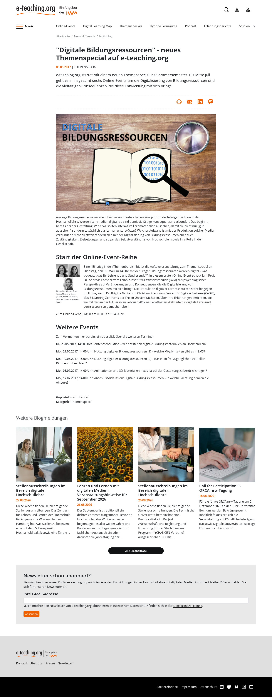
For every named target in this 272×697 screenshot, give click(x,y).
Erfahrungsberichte (217, 26)
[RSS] (244, 686)
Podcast (190, 26)
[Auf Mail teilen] (189, 101)
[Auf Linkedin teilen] (200, 101)
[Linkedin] (222, 686)
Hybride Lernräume (163, 26)
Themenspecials (131, 26)
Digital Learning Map (97, 26)
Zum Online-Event (68, 314)
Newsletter (65, 663)
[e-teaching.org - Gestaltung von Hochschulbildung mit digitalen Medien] (46, 7)
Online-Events (65, 26)
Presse (50, 663)
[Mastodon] (229, 686)
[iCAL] (251, 686)
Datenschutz (208, 687)
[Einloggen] (237, 10)
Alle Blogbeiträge (136, 551)
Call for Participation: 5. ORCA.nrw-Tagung (220, 488)
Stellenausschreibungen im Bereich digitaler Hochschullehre (41, 490)
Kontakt (21, 663)
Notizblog (106, 36)
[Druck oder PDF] (179, 101)
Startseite (63, 36)
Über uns (36, 663)
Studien (244, 26)
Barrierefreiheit (167, 687)
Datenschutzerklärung (187, 605)
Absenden (31, 614)
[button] (36, 27)
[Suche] (226, 10)
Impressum (189, 687)
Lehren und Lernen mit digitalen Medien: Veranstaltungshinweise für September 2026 (102, 492)
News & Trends (84, 36)
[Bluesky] (237, 686)
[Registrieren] (247, 10)
